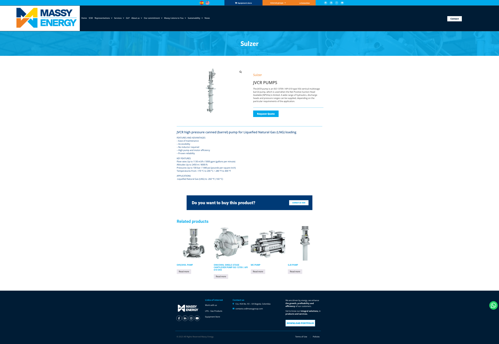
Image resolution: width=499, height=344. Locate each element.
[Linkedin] (331, 2)
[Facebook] (325, 2)
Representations (102, 18)
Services (118, 18)
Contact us (238, 299)
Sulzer (257, 69)
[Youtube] (342, 2)
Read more (184, 271)
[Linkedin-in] (185, 318)
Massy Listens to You (173, 18)
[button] (278, 3)
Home (84, 18)
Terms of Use (301, 336)
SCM (91, 18)
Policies (316, 336)
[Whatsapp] (493, 305)
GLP (128, 18)
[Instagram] (336, 2)
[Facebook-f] (179, 318)
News (207, 18)
